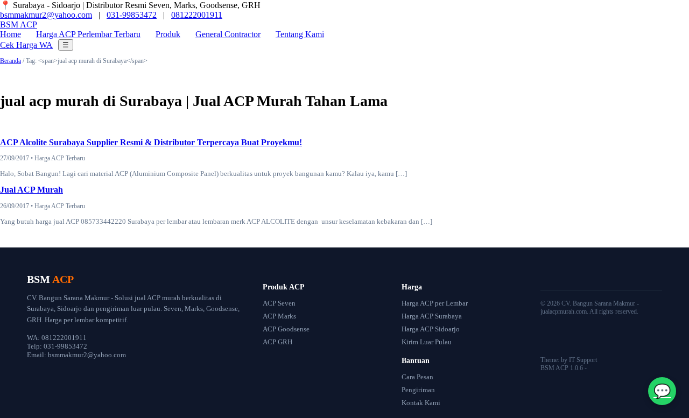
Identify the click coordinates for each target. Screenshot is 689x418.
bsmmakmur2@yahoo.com (46, 14)
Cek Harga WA (26, 44)
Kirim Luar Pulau (427, 342)
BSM (18, 24)
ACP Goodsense (286, 329)
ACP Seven (279, 303)
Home (10, 34)
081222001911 (196, 14)
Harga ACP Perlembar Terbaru (88, 34)
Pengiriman (418, 390)
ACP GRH (277, 342)
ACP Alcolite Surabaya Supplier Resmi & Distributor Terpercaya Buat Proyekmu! (151, 142)
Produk (168, 34)
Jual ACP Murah (31, 189)
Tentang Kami (300, 34)
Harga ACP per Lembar (435, 303)
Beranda (10, 61)
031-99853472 (132, 14)
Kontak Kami (421, 403)
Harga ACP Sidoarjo (431, 329)
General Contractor (228, 34)
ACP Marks (279, 316)
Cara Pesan (417, 377)
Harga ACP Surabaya (432, 316)
